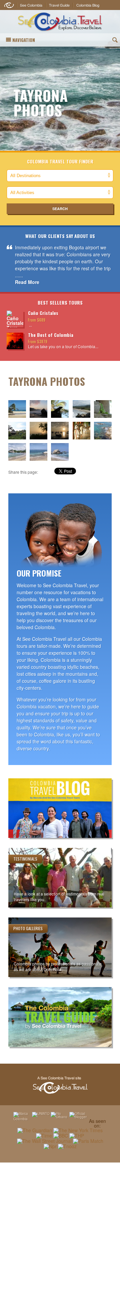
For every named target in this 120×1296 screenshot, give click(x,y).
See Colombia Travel (60, 1085)
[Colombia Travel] (60, 22)
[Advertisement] (60, 1229)
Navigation (23, 40)
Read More (27, 282)
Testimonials (25, 859)
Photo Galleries (28, 928)
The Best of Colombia (50, 334)
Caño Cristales (43, 312)
